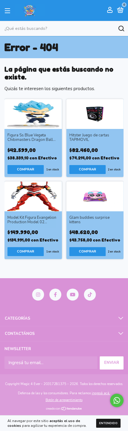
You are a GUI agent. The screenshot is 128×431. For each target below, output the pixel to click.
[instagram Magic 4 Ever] (38, 295)
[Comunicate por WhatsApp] (117, 400)
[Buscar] (121, 28)
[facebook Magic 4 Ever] (55, 295)
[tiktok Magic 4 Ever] (90, 295)
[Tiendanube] (64, 409)
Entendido (108, 423)
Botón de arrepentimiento (64, 400)
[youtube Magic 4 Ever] (73, 295)
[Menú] (8, 10)
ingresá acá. (101, 393)
